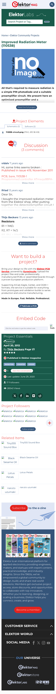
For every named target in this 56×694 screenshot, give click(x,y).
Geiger (31, 364)
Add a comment (29, 243)
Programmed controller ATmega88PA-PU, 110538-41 (27, 181)
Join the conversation (22, 371)
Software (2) (30, 126)
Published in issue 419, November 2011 (27, 170)
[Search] (47, 22)
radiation (9, 364)
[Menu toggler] (4, 4)
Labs (21, 14)
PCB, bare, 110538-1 (14, 176)
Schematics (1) (13, 126)
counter (21, 364)
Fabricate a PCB (29, 306)
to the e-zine (29, 508)
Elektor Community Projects (24, 35)
